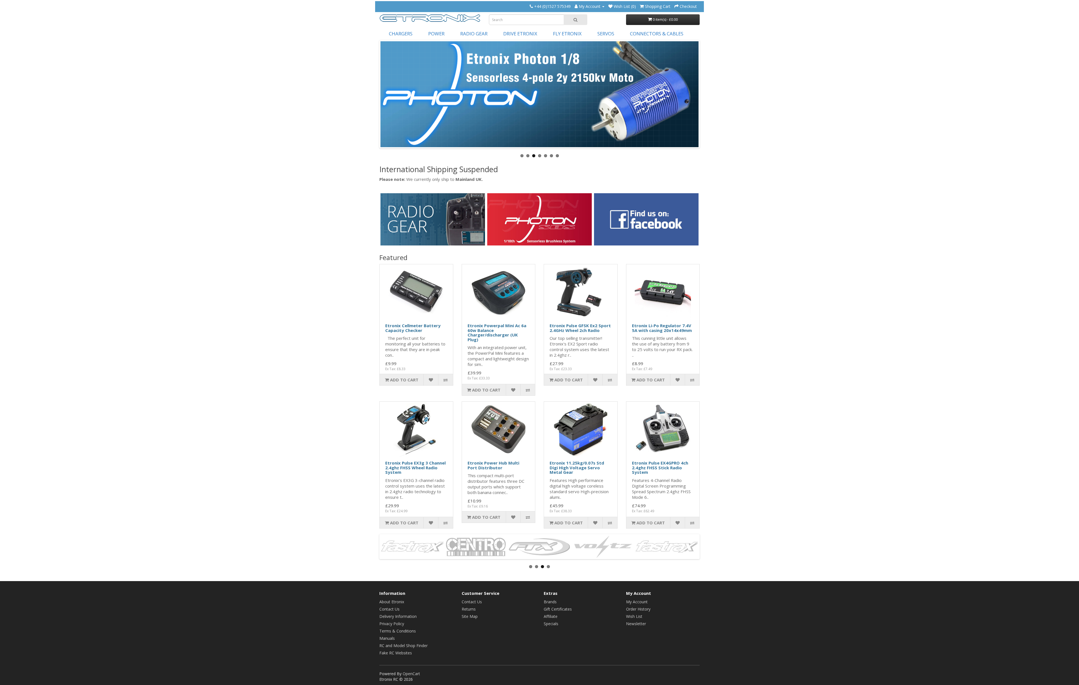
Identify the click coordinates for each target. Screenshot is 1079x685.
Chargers (400, 33)
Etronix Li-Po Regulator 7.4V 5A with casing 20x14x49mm (662, 328)
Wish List (634, 616)
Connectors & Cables (656, 33)
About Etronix (391, 601)
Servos (605, 33)
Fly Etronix (567, 33)
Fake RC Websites (395, 653)
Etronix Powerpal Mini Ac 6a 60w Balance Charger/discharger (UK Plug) (497, 332)
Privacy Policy (391, 623)
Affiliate (550, 616)
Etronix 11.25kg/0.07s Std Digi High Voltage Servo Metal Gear (577, 467)
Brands (550, 601)
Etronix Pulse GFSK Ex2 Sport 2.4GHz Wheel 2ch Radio (580, 328)
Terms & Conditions (397, 631)
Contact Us (389, 609)
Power (436, 33)
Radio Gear (474, 33)
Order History (638, 609)
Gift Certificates (558, 609)
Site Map (470, 616)
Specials (551, 623)
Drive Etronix (520, 33)
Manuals (387, 638)
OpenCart (411, 673)
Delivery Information (398, 616)
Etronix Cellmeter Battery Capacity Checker (413, 328)
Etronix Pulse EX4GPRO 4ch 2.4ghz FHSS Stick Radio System (660, 467)
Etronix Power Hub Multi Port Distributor (493, 465)
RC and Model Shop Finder (403, 645)
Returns (469, 609)
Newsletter (636, 623)
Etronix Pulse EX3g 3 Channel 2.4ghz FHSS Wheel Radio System (415, 467)
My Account (637, 601)
